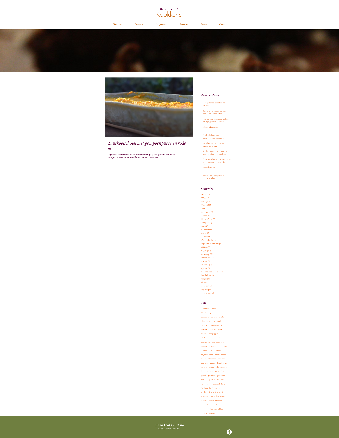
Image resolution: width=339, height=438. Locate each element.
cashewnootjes (207, 350)
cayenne (204, 354)
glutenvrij (212, 379)
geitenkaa (211, 375)
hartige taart (205, 384)
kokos (211, 392)
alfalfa (221, 316)
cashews (217, 350)
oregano (211, 413)
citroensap (212, 358)
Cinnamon (205, 308)
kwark (211, 400)
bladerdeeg (205, 337)
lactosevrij (219, 400)
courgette (204, 363)
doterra (211, 367)
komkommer (221, 396)
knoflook (204, 392)
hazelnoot (216, 384)
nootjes (204, 413)
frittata (217, 371)
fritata (211, 371)
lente (209, 404)
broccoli (204, 346)
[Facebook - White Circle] (229, 432)
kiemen (217, 388)
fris (207, 371)
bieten (220, 329)
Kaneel (213, 308)
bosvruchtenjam (218, 342)
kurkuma (204, 400)
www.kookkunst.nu (169, 425)
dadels (212, 363)
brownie (212, 346)
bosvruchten (205, 342)
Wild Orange (206, 312)
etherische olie (221, 367)
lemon (203, 404)
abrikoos (214, 316)
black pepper (213, 333)
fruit (222, 371)
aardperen (205, 316)
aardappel (217, 312)
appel (218, 321)
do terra (204, 367)
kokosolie (204, 396)
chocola (224, 354)
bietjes (203, 333)
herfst (223, 384)
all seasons (205, 321)
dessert (219, 363)
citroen (203, 358)
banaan (204, 329)
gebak (203, 375)
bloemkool (216, 337)
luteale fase (217, 404)
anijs (213, 321)
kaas (206, 388)
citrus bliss (221, 358)
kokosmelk (219, 392)
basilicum (212, 329)
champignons (214, 354)
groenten (220, 379)
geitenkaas (221, 375)
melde (210, 409)
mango (204, 409)
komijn (212, 396)
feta (202, 371)
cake (225, 346)
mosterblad (218, 409)
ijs (202, 388)
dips (225, 363)
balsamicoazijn (216, 325)
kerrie (211, 388)
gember (204, 379)
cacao (219, 346)
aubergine (205, 325)
